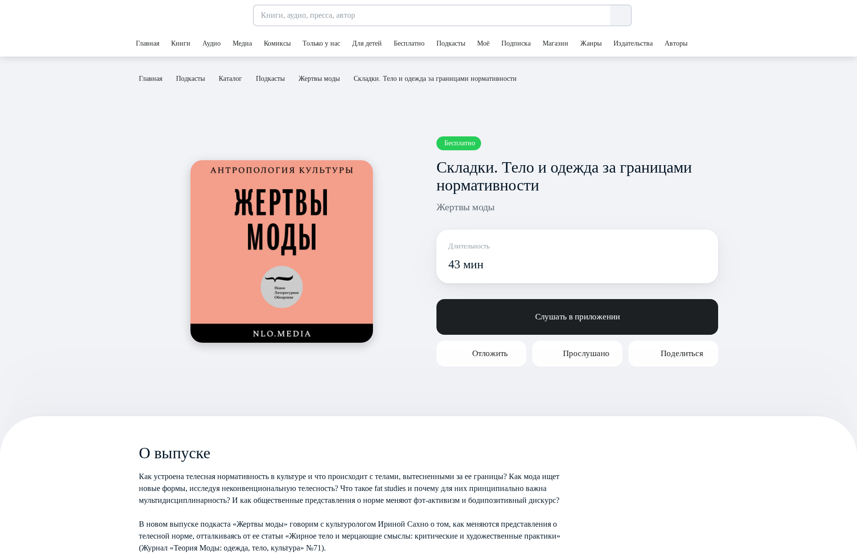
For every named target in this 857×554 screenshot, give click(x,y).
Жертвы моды (465, 206)
